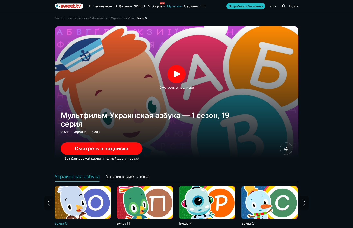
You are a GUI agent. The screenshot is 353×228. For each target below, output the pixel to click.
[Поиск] (283, 6)
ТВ (89, 6)
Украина (79, 132)
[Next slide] (304, 203)
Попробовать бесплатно (246, 6)
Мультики (174, 6)
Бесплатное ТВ (105, 6)
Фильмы (125, 6)
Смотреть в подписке (101, 148)
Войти (293, 6)
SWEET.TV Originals (149, 6)
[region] (176, 206)
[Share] (286, 148)
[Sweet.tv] (69, 6)
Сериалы (191, 6)
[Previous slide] (49, 203)
